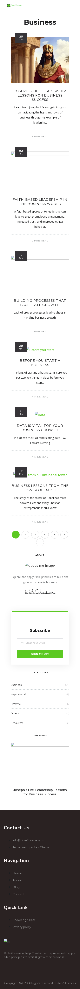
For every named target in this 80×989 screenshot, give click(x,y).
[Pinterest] (43, 964)
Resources (17, 723)
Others (15, 713)
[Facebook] (9, 964)
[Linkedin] (32, 964)
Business (16, 685)
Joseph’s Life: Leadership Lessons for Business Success (40, 95)
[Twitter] (20, 964)
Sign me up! (40, 654)
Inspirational (18, 694)
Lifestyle (16, 704)
